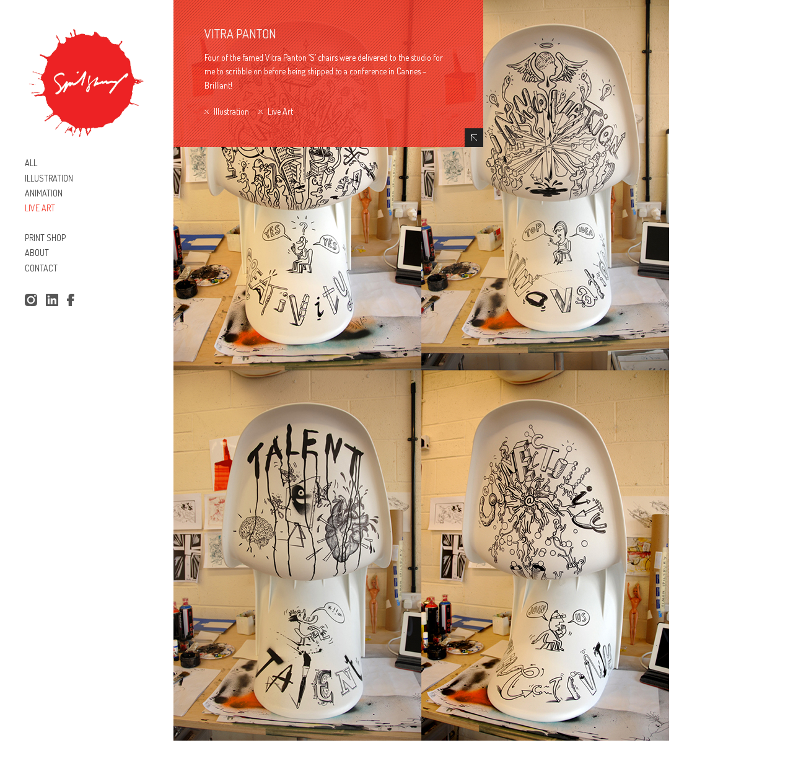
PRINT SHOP (45, 237)
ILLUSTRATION (49, 178)
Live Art (280, 111)
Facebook (73, 300)
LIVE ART (40, 208)
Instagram (31, 300)
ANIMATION (44, 193)
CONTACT (41, 268)
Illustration (231, 111)
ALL (31, 162)
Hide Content (474, 137)
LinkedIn (52, 300)
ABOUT (37, 252)
